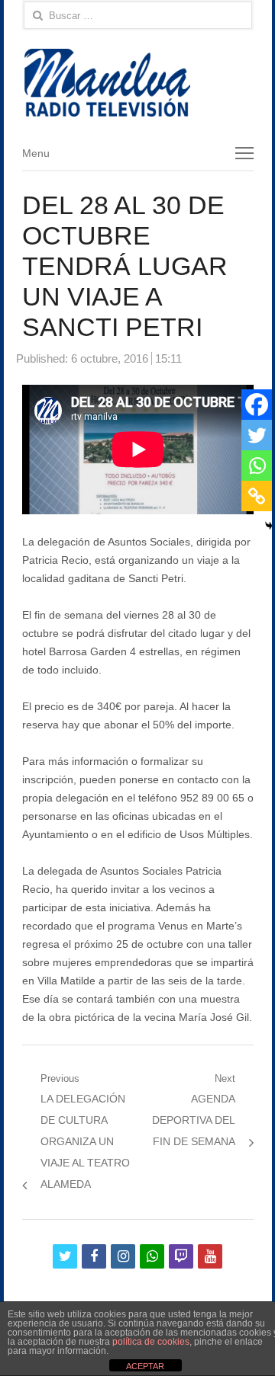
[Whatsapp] (256, 465)
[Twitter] (256, 435)
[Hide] (269, 526)
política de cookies (150, 1341)
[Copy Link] (256, 496)
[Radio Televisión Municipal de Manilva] (138, 83)
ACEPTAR (145, 1366)
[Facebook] (256, 404)
